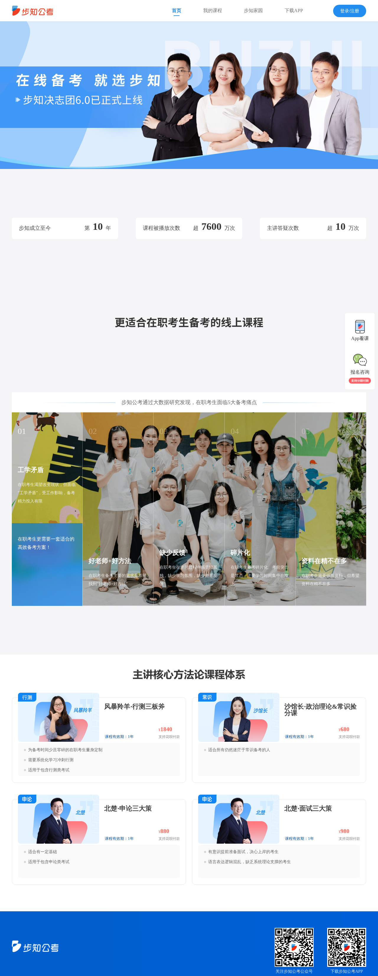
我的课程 (212, 10)
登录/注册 (349, 11)
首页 (176, 10)
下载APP (294, 10)
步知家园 (253, 10)
